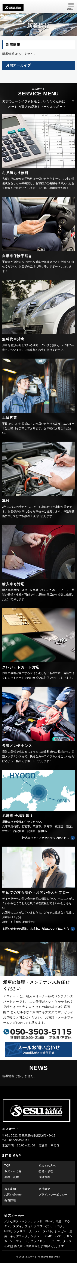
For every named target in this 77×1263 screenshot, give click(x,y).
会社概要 (44, 1188)
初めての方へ (47, 1165)
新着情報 (10, 1200)
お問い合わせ (13, 1194)
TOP (7, 1165)
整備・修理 (45, 1171)
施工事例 (10, 1188)
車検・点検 (11, 1177)
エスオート (31, 1257)
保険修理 (44, 1177)
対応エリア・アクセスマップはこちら (45, 837)
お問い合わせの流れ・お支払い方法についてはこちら (36, 928)
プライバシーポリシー (53, 1194)
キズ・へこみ (13, 1171)
